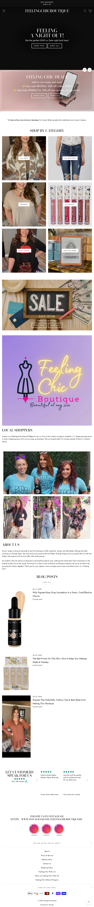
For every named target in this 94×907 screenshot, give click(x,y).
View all (47, 582)
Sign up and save (47, 888)
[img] (19, 778)
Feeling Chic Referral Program (47, 880)
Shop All (55, 46)
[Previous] (85, 70)
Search (47, 851)
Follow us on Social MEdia (47, 843)
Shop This (39, 46)
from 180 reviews (18, 781)
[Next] (90, 70)
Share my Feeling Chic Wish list (47, 876)
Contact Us (47, 863)
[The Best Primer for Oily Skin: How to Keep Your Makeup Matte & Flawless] (16, 674)
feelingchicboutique (47, 11)
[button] (37, 780)
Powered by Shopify (47, 905)
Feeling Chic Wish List (47, 871)
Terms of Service (47, 855)
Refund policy (47, 859)
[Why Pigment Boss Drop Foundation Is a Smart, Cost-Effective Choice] (16, 620)
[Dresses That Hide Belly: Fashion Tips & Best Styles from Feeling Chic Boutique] (16, 726)
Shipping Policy (47, 867)
